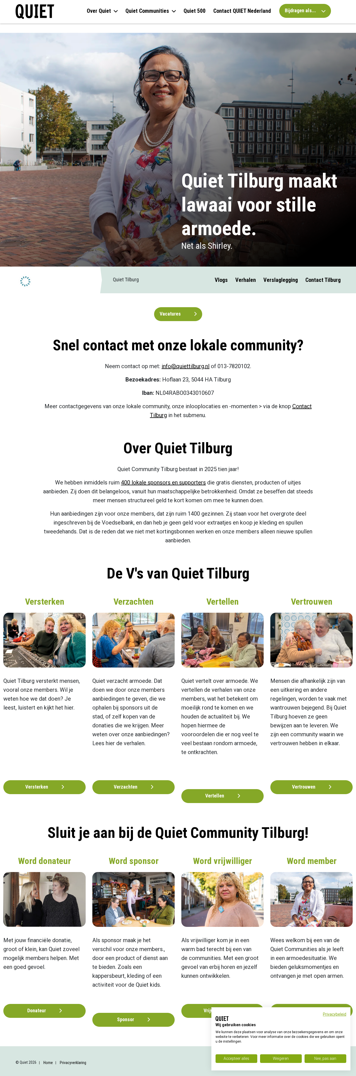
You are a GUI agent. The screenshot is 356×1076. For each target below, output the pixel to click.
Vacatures (171, 314)
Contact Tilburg (323, 280)
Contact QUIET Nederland (242, 11)
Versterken (37, 787)
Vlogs (221, 280)
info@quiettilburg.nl (185, 366)
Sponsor (126, 1019)
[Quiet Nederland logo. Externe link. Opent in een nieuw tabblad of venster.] (222, 1018)
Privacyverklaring (73, 1062)
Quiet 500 (195, 11)
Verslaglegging (280, 280)
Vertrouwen (304, 787)
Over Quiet (99, 11)
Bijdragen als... (301, 10)
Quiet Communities (147, 11)
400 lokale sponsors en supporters (163, 482)
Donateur (37, 1010)
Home (48, 1062)
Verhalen (245, 280)
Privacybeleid (334, 1014)
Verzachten (126, 787)
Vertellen (215, 796)
